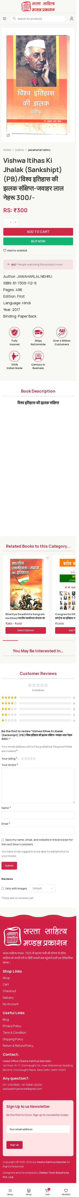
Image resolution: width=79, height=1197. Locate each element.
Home (7, 150)
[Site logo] (38, 6)
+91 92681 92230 (31, 1084)
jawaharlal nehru (39, 150)
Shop (6, 978)
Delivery (8, 998)
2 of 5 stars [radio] (25, 758)
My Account (11, 1004)
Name (6, 808)
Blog (6, 1019)
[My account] (71, 18)
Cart (6, 984)
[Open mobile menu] (4, 18)
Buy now (38, 241)
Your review (9, 765)
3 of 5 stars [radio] (28, 758)
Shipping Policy (13, 1039)
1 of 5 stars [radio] (22, 758)
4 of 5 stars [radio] (31, 758)
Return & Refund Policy (18, 1046)
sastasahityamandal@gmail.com (22, 1088)
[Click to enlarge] (8, 135)
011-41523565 (11, 1084)
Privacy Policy (12, 1026)
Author (19, 150)
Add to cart (38, 231)
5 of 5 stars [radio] (34, 758)
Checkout (9, 991)
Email (5, 824)
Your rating (9, 758)
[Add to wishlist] (47, 558)
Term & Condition (14, 1033)
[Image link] (35, 936)
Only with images (16, 888)
